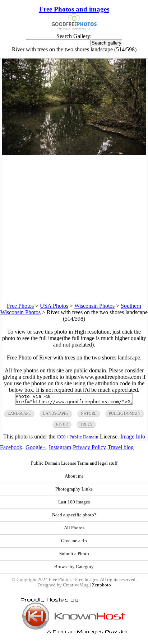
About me (74, 476)
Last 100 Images (74, 502)
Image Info (132, 436)
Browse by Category (74, 566)
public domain (124, 413)
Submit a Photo (74, 553)
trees (86, 424)
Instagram (60, 447)
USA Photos (54, 306)
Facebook (11, 447)
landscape (19, 413)
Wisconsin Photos (94, 306)
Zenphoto (101, 584)
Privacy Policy (89, 447)
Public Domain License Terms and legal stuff (74, 463)
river (62, 424)
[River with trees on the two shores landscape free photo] (74, 153)
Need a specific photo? (74, 514)
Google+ (36, 447)
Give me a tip (74, 540)
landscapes (56, 413)
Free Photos (20, 306)
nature (89, 413)
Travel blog (121, 447)
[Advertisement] (74, 229)
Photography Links (74, 489)
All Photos (74, 527)
